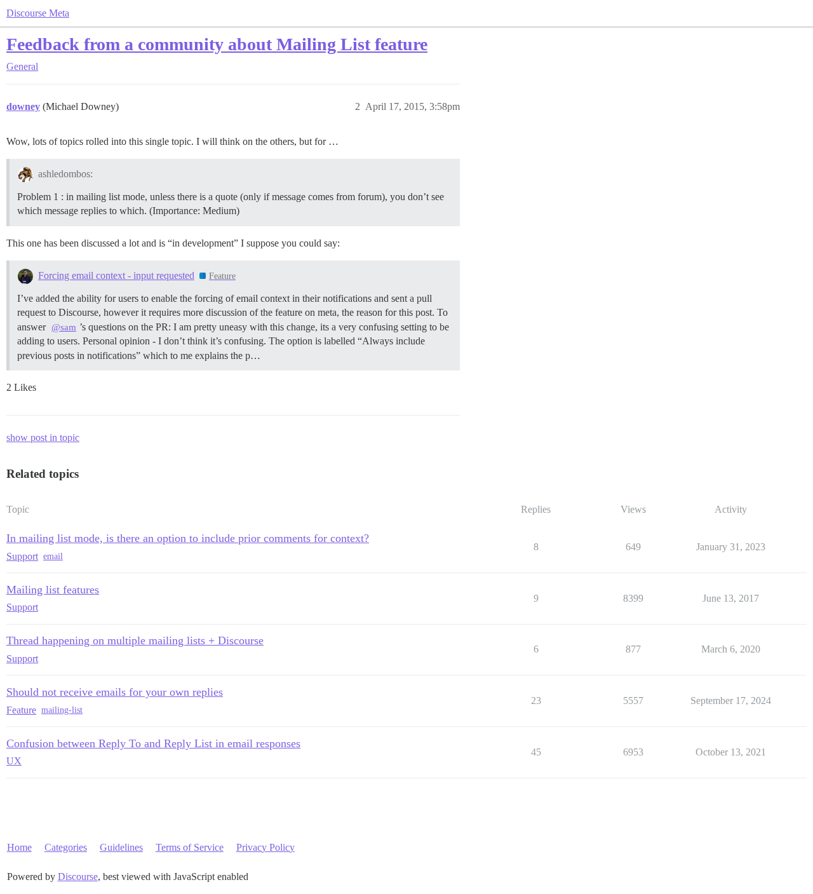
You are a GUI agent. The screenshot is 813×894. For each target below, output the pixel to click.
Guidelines (121, 847)
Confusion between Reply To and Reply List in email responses (153, 743)
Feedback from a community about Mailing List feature (216, 44)
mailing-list (62, 710)
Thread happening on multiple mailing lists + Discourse (135, 640)
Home (19, 847)
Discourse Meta (37, 13)
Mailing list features (52, 589)
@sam (63, 327)
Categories (65, 847)
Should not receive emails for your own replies (114, 692)
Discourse (78, 876)
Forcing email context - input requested (116, 275)
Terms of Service (190, 847)
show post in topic (42, 437)
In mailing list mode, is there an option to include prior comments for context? (187, 538)
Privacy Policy (265, 847)
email (53, 556)
